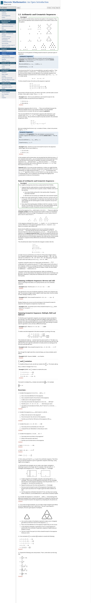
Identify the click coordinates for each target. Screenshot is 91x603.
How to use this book (6, 19)
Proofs (3, 66)
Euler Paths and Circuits (7, 77)
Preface (3, 17)
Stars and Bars (5, 43)
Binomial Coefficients (6, 36)
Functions (4, 29)
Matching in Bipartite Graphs (8, 79)
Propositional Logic (6, 65)
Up (54, 8)
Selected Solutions (6, 92)
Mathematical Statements (7, 26)
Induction (4, 59)
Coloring (3, 76)
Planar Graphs (5, 74)
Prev (50, 8)
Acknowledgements (6, 15)
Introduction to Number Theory (7, 87)
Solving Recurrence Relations (8, 57)
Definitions (4, 51)
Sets (3, 28)
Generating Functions (6, 85)
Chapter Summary (6, 47)
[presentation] (32, 64)
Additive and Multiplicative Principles (7, 34)
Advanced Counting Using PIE (8, 45)
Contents (4, 7)
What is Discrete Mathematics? (9, 24)
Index (18, 8)
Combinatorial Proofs (6, 41)
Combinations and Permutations (6, 39)
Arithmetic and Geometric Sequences (7, 53)
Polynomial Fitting (6, 55)
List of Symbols (5, 94)
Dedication (4, 14)
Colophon (4, 12)
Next (57, 8)
